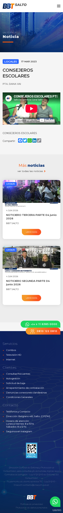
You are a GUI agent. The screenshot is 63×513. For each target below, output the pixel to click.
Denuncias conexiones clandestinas (26, 392)
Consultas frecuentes (18, 373)
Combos (11, 350)
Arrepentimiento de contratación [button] (25, 387)
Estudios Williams (56, 510)
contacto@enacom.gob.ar (36, 485)
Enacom (18, 485)
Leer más (31, 232)
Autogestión (13, 378)
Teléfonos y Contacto (18, 411)
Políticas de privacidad (31, 504)
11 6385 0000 (44, 324)
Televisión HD (13, 354)
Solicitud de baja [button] (15, 383)
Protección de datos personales (31, 507)
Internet (10, 359)
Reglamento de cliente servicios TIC (25, 481)
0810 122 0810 (46, 331)
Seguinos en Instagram (19, 431)
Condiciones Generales (19, 397)
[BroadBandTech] (17, 6)
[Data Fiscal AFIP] (31, 450)
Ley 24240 (49, 481)
